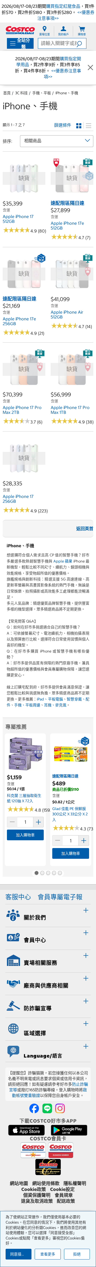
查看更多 (47, 1254)
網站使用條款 (45, 1183)
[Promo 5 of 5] (60, 873)
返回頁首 (84, 528)
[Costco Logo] (20, 30)
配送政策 (66, 1201)
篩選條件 (62, 125)
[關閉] (90, 68)
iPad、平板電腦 (50, 699)
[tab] (48, 914)
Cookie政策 (33, 1189)
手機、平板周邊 (27, 705)
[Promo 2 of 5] (42, 873)
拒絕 (77, 1254)
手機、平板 (41, 93)
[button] (81, 43)
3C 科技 (21, 93)
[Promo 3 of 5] (48, 873)
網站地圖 (19, 1183)
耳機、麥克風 (55, 705)
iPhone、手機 (66, 93)
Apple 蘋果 (63, 561)
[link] (24, 196)
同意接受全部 (20, 1254)
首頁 (7, 93)
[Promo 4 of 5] (54, 873)
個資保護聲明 (36, 1195)
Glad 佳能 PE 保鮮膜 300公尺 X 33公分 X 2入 (70, 814)
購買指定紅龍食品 (63, 6)
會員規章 (64, 1195)
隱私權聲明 (74, 1183)
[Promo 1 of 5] (36, 873)
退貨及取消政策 (37, 1201)
